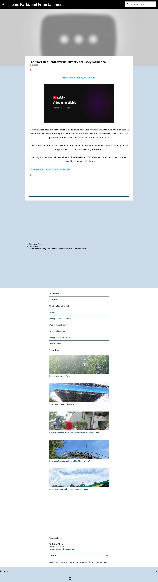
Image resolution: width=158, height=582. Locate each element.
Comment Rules (35, 244)
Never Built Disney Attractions (79, 77)
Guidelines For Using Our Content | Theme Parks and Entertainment (57, 248)
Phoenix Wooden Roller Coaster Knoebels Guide (68, 489)
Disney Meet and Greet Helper (62, 549)
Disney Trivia (55, 344)
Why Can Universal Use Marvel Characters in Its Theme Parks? (74, 433)
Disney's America (36, 169)
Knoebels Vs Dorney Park (59, 376)
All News (53, 300)
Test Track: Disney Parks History (62, 404)
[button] (30, 70)
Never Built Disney (57, 331)
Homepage (54, 293)
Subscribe (72, 4)
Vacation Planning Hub (59, 306)
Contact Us (34, 246)
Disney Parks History (58, 325)
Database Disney (56, 547)
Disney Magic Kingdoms (59, 337)
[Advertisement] (79, 221)
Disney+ (52, 312)
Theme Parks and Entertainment (35, 4)
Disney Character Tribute (60, 318)
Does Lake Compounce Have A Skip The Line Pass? (69, 461)
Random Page (55, 538)
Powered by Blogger (80, 578)
